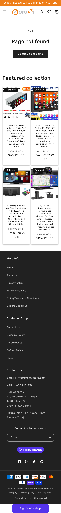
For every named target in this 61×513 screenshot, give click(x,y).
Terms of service (16, 290)
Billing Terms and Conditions (23, 298)
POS (31, 489)
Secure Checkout (17, 305)
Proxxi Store (23, 489)
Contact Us (13, 327)
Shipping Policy (16, 335)
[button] (4, 12)
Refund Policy (15, 350)
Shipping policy (42, 498)
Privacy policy (15, 283)
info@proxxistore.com (30, 377)
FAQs (10, 358)
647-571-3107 (24, 384)
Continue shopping (30, 53)
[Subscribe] (50, 438)
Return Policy (15, 342)
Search (11, 267)
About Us (12, 275)
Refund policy (27, 493)
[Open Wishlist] (49, 12)
